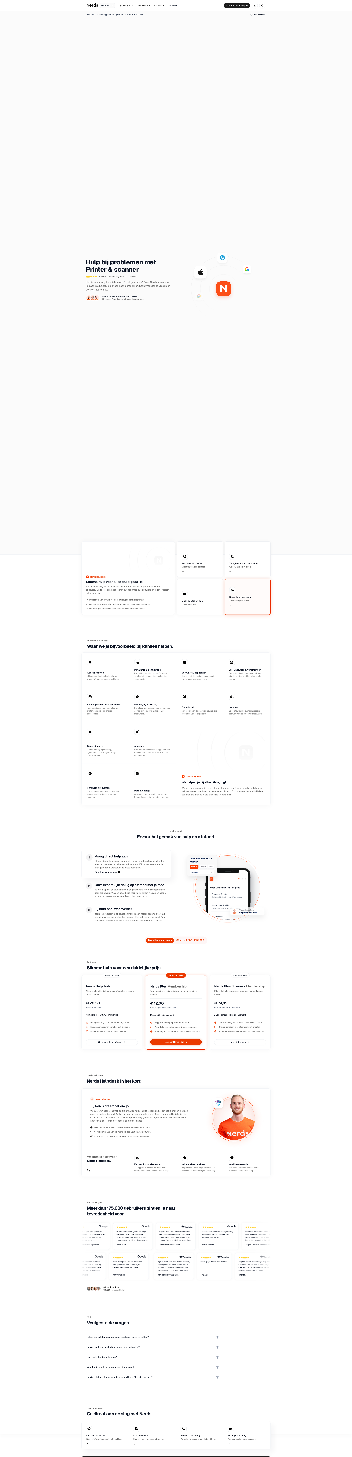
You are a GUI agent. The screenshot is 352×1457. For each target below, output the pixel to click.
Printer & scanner (135, 14)
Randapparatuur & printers (111, 14)
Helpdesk (91, 14)
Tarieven (172, 5)
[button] (107, 5)
